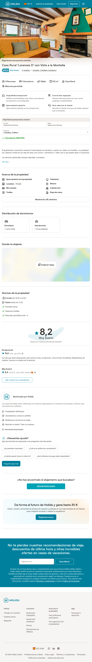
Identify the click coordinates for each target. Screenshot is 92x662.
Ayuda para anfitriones (30, 620)
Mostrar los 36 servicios (46, 199)
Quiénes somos (10, 617)
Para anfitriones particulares (55, 616)
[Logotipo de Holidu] (14, 4)
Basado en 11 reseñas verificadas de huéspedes (46, 341)
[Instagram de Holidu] (49, 648)
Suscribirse (64, 561)
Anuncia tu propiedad (44, 4)
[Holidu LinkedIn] (54, 648)
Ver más (5, 162)
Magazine (7, 621)
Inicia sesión (61, 4)
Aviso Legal (49, 654)
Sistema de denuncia (56, 658)
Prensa (29, 625)
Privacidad (81, 654)
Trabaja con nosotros (12, 613)
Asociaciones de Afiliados (32, 630)
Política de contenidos (36, 658)
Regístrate (74, 4)
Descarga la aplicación (76, 614)
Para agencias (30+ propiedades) (56, 623)
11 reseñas (26, 70)
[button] (46, 132)
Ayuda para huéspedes (30, 614)
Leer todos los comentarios (17, 380)
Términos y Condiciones (65, 654)
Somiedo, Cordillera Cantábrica (44, 70)
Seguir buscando (46, 486)
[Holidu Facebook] (58, 648)
